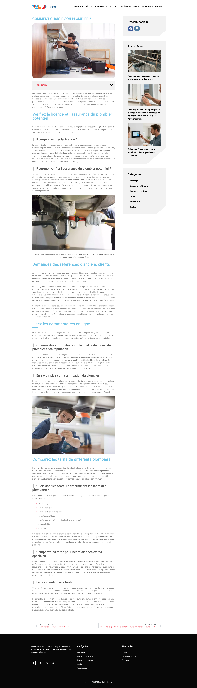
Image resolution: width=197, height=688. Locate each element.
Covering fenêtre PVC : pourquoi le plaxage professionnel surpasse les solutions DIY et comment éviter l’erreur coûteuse (144, 114)
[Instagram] (137, 28)
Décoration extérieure (96, 6)
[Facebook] (130, 28)
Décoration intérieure (120, 6)
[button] (111, 85)
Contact (159, 6)
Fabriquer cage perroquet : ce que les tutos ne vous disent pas (143, 78)
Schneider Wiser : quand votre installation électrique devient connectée (141, 152)
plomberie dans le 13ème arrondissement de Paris (94, 254)
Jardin (136, 6)
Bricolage (78, 6)
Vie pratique (147, 6)
